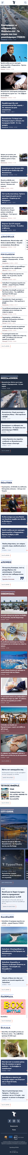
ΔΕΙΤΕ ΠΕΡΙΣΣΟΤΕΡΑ (7, 882)
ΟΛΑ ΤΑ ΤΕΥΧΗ (5, 803)
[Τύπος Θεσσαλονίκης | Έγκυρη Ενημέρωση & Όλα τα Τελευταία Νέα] (14, 2)
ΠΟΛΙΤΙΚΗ (6, 482)
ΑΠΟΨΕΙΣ (6, 562)
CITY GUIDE (7, 811)
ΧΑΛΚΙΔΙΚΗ (7, 917)
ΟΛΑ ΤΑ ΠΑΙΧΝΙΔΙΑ (6, 1021)
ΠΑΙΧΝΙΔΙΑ (7, 996)
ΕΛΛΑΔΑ (5, 1027)
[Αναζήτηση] (25, 2)
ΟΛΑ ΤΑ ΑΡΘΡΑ (5, 346)
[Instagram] (14, 1121)
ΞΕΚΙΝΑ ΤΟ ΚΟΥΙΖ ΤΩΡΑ (9, 906)
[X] (18, 1121)
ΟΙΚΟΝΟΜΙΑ (8, 593)
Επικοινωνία (14, 1126)
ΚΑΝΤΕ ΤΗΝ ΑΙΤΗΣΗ (8, 777)
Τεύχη (14, 1130)
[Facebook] (9, 1121)
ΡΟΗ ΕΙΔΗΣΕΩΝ (8, 254)
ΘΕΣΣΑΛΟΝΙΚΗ (9, 378)
